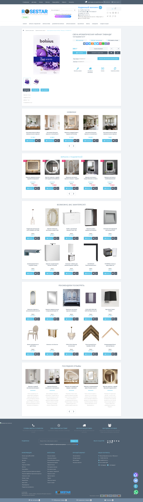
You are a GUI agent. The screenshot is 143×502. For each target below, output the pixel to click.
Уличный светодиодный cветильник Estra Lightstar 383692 (110, 229)
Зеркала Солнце (51, 464)
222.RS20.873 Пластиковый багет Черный (90, 264)
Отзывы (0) (35, 90)
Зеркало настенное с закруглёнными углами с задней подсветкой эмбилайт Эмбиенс (91, 178)
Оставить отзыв (113, 40)
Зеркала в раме (46, 23)
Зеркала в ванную (70, 23)
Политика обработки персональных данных (31, 473)
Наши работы (55, 2)
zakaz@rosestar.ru (84, 15)
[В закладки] (36, 140)
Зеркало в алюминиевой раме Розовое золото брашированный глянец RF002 (91, 387)
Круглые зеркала (51, 475)
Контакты (71, 2)
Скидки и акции (104, 23)
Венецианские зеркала (53, 462)
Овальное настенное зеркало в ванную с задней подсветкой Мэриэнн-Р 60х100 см (71, 310)
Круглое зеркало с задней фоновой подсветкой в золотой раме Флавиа (110, 387)
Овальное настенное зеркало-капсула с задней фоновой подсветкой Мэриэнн (71, 178)
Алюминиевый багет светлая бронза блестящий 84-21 (110, 345)
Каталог (25, 23)
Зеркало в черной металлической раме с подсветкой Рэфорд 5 (33, 387)
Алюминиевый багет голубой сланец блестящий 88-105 (33, 264)
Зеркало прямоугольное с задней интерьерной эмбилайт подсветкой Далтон (33, 178)
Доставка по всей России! (96, 2)
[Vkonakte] (110, 13)
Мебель (88, 23)
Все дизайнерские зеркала (53, 460)
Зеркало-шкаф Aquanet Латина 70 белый (52, 264)
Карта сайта (24, 482)
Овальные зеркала (52, 480)
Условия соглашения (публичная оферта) (31, 471)
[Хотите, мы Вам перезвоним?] (136, 486)
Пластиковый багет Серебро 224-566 (90, 345)
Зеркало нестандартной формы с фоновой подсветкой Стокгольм (71, 387)
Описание (26, 90)
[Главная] (23, 30)
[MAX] (135, 474)
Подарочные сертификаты (28, 487)
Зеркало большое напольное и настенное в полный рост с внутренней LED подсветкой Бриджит (52, 387)
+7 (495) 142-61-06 (84, 10)
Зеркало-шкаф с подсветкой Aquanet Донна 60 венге (90, 229)
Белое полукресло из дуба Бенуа (33, 345)
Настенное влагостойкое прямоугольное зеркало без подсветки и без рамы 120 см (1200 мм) (110, 133)
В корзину (30, 140)
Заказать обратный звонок (63, 14)
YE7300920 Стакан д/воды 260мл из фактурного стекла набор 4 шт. (110, 264)
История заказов (76, 458)
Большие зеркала (51, 455)
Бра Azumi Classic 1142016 (110, 310)
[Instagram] (107, 13)
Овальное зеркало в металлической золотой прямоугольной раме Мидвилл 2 (33, 310)
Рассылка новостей (77, 462)
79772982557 (83, 11)
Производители (25, 484)
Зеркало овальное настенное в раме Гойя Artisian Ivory (52, 229)
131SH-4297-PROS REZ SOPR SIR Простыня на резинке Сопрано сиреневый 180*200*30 (91, 310)
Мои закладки (76, 460)
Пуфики (49, 478)
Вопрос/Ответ (25, 480)
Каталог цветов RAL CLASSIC (28, 455)
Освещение (95, 23)
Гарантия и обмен (26, 464)
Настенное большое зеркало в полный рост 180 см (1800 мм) (52, 133)
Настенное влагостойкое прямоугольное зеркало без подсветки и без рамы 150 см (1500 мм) (33, 133)
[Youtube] (116, 13)
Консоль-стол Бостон (52, 344)
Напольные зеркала (52, 458)
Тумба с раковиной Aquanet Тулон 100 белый (71, 229)
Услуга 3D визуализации (63, 16)
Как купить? (45, 90)
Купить (30, 188)
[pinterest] (115, 16)
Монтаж (48, 2)
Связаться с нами (26, 475)
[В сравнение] (39, 140)
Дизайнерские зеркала (58, 23)
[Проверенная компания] (6, 423)
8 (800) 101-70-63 (84, 13)
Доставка (34, 2)
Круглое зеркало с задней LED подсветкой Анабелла (52, 178)
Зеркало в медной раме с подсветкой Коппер (71, 133)
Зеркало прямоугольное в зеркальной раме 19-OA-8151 (52, 310)
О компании (26, 2)
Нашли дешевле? (98, 48)
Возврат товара (25, 478)
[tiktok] (113, 16)
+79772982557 (92, 11)
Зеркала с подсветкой (34, 23)
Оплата (41, 2)
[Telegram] (113, 13)
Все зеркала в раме (52, 469)
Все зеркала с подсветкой (53, 471)
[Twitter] (107, 16)
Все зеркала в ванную (52, 467)
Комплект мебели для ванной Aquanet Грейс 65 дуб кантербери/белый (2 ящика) (71, 264)
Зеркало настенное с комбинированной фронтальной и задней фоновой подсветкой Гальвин (110, 178)
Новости (64, 2)
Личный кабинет (76, 455)
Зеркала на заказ (51, 473)
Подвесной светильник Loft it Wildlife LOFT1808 (33, 229)
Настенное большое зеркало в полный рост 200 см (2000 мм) (90, 133)
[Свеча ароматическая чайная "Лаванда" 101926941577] (27, 81)
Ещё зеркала (81, 23)
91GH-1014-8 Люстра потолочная (71, 345)
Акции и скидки (51, 482)
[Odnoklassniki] (118, 13)
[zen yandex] (110, 16)
